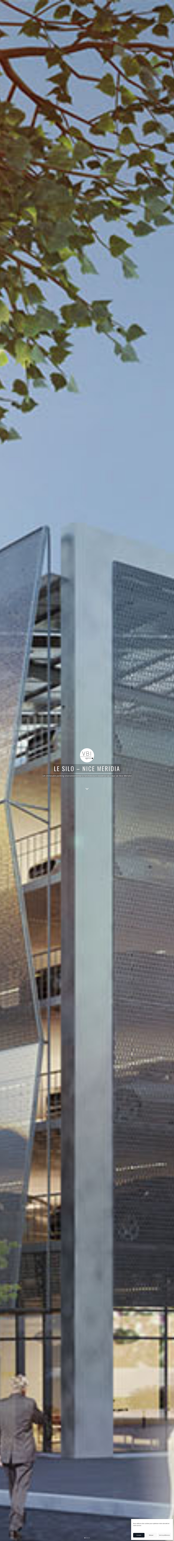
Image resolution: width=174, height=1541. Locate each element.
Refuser (151, 1535)
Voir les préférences (164, 1535)
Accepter (138, 1535)
